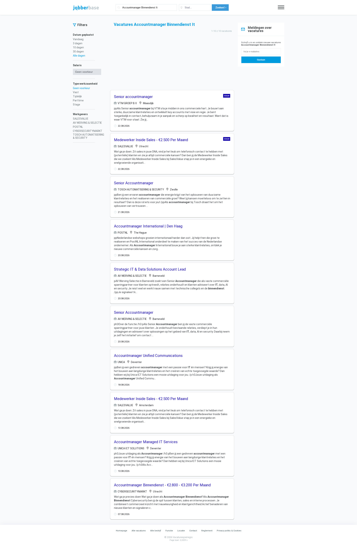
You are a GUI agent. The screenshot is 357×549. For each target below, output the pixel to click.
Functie (169, 530)
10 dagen (78, 47)
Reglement (206, 530)
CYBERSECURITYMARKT (87, 130)
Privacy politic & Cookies (229, 530)
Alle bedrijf (155, 530)
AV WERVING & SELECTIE (87, 122)
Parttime (78, 100)
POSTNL (78, 126)
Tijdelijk (77, 96)
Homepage (121, 530)
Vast (76, 92)
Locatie (181, 530)
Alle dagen (79, 55)
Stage (76, 104)
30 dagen (78, 51)
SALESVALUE (80, 118)
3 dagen (77, 43)
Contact (193, 530)
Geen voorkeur (81, 88)
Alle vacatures (139, 530)
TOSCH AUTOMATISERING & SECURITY (88, 136)
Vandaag (78, 39)
